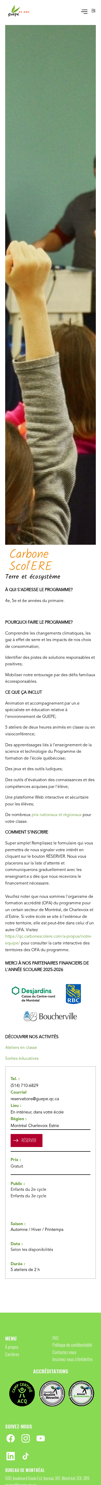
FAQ (55, 1338)
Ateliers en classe (21, 1048)
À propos (11, 1347)
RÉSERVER (28, 1140)
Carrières (12, 1354)
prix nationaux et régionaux (57, 815)
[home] (18, 11)
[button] (82, 11)
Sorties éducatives (22, 1059)
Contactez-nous (64, 1352)
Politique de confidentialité (72, 1345)
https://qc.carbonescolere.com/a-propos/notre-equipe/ (48, 940)
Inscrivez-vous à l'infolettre (72, 1359)
